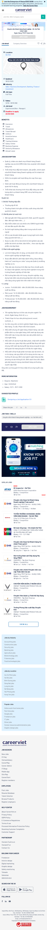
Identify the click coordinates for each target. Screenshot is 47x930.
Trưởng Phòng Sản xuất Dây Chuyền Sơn (27, 608)
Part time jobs (9, 711)
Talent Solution (7, 796)
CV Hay (4, 757)
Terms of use (6, 823)
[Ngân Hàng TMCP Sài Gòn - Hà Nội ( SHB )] (7, 504)
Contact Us (6, 848)
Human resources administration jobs (17, 725)
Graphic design (7, 866)
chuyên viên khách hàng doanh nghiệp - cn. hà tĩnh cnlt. (22, 417)
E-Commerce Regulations (11, 820)
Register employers (9, 802)
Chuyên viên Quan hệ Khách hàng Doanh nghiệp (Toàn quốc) (26, 501)
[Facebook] (2, 901)
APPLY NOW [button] (23, 37)
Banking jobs (8, 650)
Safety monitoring (8, 869)
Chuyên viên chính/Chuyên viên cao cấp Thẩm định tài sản (27, 571)
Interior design (7, 861)
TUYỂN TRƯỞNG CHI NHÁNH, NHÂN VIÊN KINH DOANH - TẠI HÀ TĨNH (27, 515)
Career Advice (7, 766)
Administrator (7, 878)
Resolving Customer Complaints (13, 829)
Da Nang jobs (9, 689)
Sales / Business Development (16, 87)
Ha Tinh (8, 55)
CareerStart (6, 777)
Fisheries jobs (9, 658)
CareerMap (6, 763)
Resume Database (8, 793)
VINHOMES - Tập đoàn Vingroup (24, 560)
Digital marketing (8, 864)
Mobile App (5, 772)
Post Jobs (5, 790)
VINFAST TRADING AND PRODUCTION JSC (28, 586)
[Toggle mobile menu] (3, 10)
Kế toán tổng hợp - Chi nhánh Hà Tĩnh (28, 528)
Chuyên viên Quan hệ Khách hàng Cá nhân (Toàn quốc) (27, 543)
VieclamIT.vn (6, 845)
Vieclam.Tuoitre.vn (8, 842)
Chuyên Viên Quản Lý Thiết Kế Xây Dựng (29, 596)
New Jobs (5, 754)
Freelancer (6, 858)
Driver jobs (8, 722)
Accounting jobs (10, 642)
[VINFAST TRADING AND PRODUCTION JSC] (7, 587)
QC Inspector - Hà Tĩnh (22, 488)
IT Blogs (4, 769)
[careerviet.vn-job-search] (9, 889)
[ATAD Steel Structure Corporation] (7, 490)
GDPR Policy (6, 818)
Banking (30, 87)
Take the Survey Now (30, 6)
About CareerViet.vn (9, 812)
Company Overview (20, 43)
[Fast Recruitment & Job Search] (23, 10)
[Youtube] (10, 901)
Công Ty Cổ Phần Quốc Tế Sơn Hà (25, 518)
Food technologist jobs (12, 661)
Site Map (5, 774)
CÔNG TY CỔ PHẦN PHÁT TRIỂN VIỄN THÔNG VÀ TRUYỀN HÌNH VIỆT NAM (28, 531)
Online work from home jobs (14, 708)
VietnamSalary (7, 760)
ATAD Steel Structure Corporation (25, 490)
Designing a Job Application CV (19, 399)
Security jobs (9, 647)
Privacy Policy (7, 815)
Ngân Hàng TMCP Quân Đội (23, 33)
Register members (8, 780)
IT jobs (6, 719)
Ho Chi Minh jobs (10, 675)
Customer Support (8, 832)
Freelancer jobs (9, 717)
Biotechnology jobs (11, 656)
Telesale (5, 872)
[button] (44, 1)
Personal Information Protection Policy (16, 826)
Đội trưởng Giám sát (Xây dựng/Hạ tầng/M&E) (27, 557)
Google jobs (8, 714)
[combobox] (21, 17)
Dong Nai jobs (9, 683)
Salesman (5, 875)
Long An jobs (8, 686)
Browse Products (8, 799)
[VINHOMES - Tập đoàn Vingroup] (7, 559)
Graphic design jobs (11, 728)
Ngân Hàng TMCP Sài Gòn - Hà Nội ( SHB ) (27, 504)
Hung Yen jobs (9, 694)
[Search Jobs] (43, 17)
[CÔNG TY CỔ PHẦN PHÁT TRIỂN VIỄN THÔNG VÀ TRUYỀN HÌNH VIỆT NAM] (7, 531)
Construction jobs (10, 644)
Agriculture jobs (9, 653)
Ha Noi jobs (8, 678)
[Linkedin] (6, 901)
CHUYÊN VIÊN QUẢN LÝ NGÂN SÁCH (27, 584)
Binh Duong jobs (10, 680)
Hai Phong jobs (9, 692)
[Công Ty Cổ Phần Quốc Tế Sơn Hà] (7, 517)
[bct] (23, 924)
